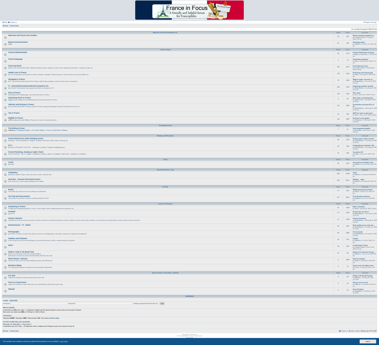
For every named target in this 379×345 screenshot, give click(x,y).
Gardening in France (17, 206)
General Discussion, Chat (165, 170)
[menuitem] (4, 22)
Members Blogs (15, 265)
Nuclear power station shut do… (364, 139)
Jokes (355, 173)
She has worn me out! (360, 282)
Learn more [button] (64, 341)
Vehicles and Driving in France (21, 104)
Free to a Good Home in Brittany (57, 130)
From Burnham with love (361, 196)
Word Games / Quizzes (17, 259)
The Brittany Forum (165, 125)
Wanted (11, 289)
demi (356, 61)
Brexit (10, 189)
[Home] (189, 10)
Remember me (153, 303)
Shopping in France (16, 79)
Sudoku (355, 238)
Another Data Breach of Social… (364, 52)
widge (57, 318)
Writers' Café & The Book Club (21, 252)
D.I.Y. (10, 145)
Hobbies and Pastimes (17, 238)
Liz (356, 94)
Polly (356, 74)
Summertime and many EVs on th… (363, 105)
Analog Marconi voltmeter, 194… (364, 145)
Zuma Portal (194, 334)
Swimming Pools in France (19, 98)
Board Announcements (18, 42)
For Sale (11, 276)
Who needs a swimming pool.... (363, 98)
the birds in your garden (361, 118)
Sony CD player (358, 289)
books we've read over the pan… (364, 252)
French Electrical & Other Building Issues (25, 138)
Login (5, 300)
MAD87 (357, 164)
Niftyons (357, 254)
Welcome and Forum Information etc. (165, 32)
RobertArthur (359, 81)
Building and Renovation (165, 136)
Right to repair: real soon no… (363, 79)
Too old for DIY (358, 152)
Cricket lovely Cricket (360, 245)
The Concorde (358, 232)
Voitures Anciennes (359, 218)
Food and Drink (14, 66)
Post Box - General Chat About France (24, 179)
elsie (356, 115)
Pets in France (14, 93)
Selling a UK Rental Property (363, 276)
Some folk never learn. (360, 66)
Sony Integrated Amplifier (361, 128)
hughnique (358, 291)
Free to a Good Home (17, 282)
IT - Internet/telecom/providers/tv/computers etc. (28, 86)
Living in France (165, 49)
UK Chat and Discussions (19, 196)
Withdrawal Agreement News (363, 190)
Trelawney (358, 120)
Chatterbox (13, 172)
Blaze (356, 54)
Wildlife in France (15, 118)
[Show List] (73, 326)
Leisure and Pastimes (165, 204)
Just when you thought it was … (364, 162)
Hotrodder (358, 130)
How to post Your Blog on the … (364, 265)
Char (356, 267)
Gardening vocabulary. (360, 59)
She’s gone (356, 93)
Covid (165, 159)
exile (356, 208)
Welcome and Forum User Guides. (22, 35)
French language (15, 59)
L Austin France (360, 37)
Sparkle (357, 44)
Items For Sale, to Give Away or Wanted (165, 273)
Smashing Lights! (359, 42)
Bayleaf (357, 198)
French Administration (17, 52)
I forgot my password (140, 303)
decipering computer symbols (363, 86)
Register (13, 300)
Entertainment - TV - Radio (19, 225)
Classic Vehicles (15, 218)
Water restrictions (359, 207)
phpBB (184, 335)
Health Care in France (17, 72)
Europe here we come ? (361, 212)
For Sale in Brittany (38, 130)
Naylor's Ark (359, 100)
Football (11, 211)
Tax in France (14, 113)
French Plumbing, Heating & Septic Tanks (25, 152)
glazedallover (359, 213)
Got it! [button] (368, 341)
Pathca (357, 174)
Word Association (359, 259)
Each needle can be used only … (364, 225)
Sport (10, 245)
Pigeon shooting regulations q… (364, 35)
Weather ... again (358, 179)
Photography (13, 232)
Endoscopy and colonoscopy (363, 73)
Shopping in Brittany (23, 130)
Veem (357, 260)
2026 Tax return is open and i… (363, 113)
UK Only (165, 187)
